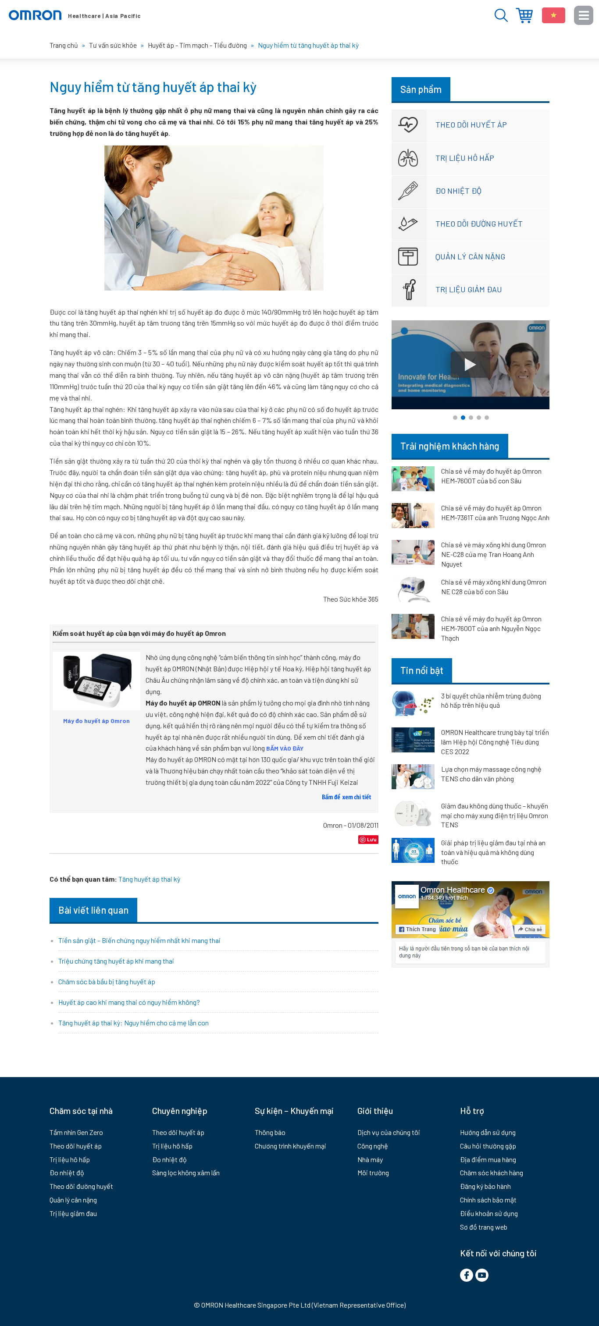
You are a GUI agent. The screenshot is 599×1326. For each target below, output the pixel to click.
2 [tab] (463, 417)
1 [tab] (455, 417)
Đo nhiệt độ (458, 190)
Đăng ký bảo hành (485, 1186)
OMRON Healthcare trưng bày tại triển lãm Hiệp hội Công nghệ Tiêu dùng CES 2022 (495, 741)
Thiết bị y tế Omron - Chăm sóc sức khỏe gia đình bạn (74, 15)
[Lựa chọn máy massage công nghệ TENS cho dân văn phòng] (413, 778)
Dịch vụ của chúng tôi (388, 1132)
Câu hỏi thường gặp (488, 1146)
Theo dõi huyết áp (471, 124)
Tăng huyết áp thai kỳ (149, 879)
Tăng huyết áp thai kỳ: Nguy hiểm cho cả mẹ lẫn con (133, 1022)
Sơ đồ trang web (483, 1227)
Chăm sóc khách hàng (491, 1172)
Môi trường (373, 1172)
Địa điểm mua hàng (524, 15)
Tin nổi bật (421, 670)
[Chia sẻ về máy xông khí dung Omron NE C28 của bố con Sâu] (413, 591)
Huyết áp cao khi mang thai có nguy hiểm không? (129, 1002)
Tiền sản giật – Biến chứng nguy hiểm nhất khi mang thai (139, 940)
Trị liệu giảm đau (468, 289)
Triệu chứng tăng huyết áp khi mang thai (116, 961)
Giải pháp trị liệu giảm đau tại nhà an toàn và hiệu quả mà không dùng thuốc (493, 851)
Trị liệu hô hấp (464, 158)
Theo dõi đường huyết (479, 223)
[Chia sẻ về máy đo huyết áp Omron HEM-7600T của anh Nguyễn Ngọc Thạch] (413, 628)
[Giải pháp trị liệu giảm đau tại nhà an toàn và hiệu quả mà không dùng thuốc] (413, 852)
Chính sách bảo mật (488, 1199)
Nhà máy (370, 1159)
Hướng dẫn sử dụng (488, 1132)
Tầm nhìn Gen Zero (76, 1132)
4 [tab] (479, 417)
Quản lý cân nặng (470, 256)
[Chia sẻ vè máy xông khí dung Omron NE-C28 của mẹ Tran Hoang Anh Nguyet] (413, 554)
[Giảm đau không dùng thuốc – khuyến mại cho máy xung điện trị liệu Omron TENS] (413, 815)
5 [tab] (487, 417)
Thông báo (270, 1132)
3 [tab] (471, 417)
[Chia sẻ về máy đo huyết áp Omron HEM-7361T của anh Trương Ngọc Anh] (413, 517)
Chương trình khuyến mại (290, 1146)
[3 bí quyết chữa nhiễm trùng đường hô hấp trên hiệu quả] (413, 705)
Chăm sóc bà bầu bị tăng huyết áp (106, 981)
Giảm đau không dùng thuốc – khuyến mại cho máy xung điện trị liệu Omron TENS (494, 815)
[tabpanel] (470, 364)
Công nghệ (372, 1146)
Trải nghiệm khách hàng (449, 445)
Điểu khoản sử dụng (489, 1213)
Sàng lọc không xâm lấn (186, 1172)
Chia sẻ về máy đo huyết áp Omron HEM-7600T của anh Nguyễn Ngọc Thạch (491, 628)
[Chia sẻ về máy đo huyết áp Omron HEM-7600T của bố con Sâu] (413, 480)
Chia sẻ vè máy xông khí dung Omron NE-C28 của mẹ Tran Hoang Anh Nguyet (493, 554)
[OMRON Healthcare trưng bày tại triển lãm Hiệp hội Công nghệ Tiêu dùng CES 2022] (413, 741)
